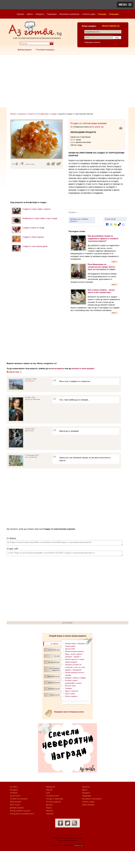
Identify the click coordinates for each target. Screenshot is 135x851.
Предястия (50, 787)
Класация (113, 14)
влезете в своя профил (83, 368)
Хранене (20, 14)
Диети (30, 14)
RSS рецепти (15, 802)
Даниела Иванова (32, 399)
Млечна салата (70, 686)
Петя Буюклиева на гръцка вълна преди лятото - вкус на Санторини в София (102, 267)
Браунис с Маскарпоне (73, 670)
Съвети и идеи (88, 14)
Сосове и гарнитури (54, 799)
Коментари (30, 164)
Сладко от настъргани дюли (34, 246)
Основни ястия (52, 796)
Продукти (40, 14)
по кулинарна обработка (55, 669)
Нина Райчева (31, 457)
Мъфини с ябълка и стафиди (75, 678)
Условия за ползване (19, 799)
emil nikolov (29, 381)
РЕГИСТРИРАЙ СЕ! (111, 26)
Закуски (49, 790)
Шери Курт (29, 431)
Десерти (49, 805)
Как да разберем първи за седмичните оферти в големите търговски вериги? (103, 238)
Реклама (13, 793)
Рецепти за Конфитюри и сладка (42, 114)
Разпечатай (110, 219)
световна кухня (54, 689)
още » (114, 261)
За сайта (14, 787)
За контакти (15, 796)
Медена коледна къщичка (74, 651)
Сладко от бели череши (33, 237)
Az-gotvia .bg (97, 127)
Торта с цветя (70, 694)
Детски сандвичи (71, 696)
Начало (13, 114)
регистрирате (57, 368)
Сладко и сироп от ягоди (33, 228)
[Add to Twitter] (111, 227)
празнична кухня (53, 676)
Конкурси (14, 790)
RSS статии (15, 805)
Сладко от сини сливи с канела (36, 209)
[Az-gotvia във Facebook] (60, 823)
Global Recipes (88, 805)
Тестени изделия (53, 802)
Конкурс (102, 14)
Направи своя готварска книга (69, 712)
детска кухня (55, 695)
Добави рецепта (25, 50)
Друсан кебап (70, 649)
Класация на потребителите (22, 814)
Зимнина (22, 114)
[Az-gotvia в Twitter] (67, 823)
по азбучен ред (54, 650)
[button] (125, 5)
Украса (49, 808)
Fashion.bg (78, 845)
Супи (48, 793)
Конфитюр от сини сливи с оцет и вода (39, 218)
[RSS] (74, 823)
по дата (57, 656)
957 (13, 164)
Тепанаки (68, 688)
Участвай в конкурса (45, 50)
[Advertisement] (67, 81)
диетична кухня (54, 682)
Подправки (52, 14)
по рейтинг (55, 644)
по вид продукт (54, 662)
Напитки (49, 811)
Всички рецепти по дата (20, 811)
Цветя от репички (71, 691)
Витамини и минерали (69, 14)
